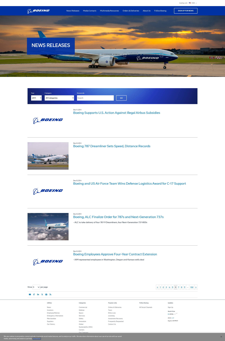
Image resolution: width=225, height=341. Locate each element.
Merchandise (51, 318)
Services (82, 316)
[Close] (221, 336)
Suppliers (50, 321)
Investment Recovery (115, 318)
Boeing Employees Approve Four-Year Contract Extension (115, 254)
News (49, 307)
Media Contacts (89, 11)
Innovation (82, 321)
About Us (146, 12)
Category (48, 93)
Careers (81, 330)
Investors (50, 310)
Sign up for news (185, 11)
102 (191, 287)
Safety (81, 318)
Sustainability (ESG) (85, 327)
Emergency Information (55, 316)
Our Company (83, 332)
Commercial (83, 307)
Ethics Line (112, 313)
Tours (110, 310)
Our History (51, 324)
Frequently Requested (116, 321)
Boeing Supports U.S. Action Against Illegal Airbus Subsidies (116, 113)
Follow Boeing (160, 11)
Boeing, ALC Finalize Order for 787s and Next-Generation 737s (118, 217)
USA (193, 3)
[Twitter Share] (42, 294)
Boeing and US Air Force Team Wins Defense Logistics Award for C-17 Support (129, 183)
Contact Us (112, 324)
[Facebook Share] (34, 294)
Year (32, 93)
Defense (81, 310)
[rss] (50, 294)
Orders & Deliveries (130, 12)
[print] (46, 294)
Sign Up (170, 307)
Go (121, 98)
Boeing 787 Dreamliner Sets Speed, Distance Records (111, 146)
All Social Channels (145, 307)
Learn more (37, 338)
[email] (30, 294)
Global (81, 324)
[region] (112, 337)
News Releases (72, 11)
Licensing (111, 316)
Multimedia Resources (108, 12)
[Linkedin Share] (38, 294)
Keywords (80, 93)
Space (81, 313)
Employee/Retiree (53, 313)
